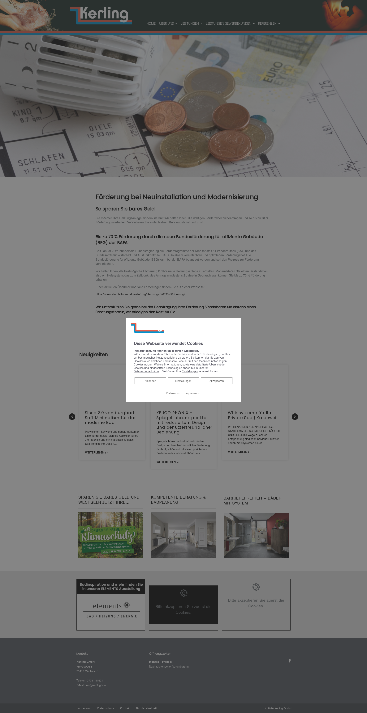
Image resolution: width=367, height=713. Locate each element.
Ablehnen (150, 381)
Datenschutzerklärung (147, 371)
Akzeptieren (216, 381)
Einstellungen (183, 381)
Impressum (192, 393)
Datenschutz (174, 393)
